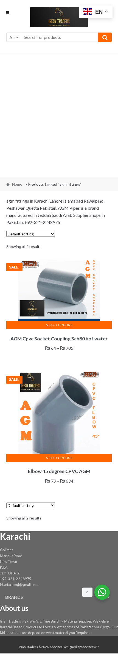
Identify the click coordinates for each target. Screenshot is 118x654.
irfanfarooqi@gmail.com (19, 584)
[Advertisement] (59, 116)
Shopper (56, 647)
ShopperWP (89, 647)
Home (17, 184)
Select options (59, 325)
